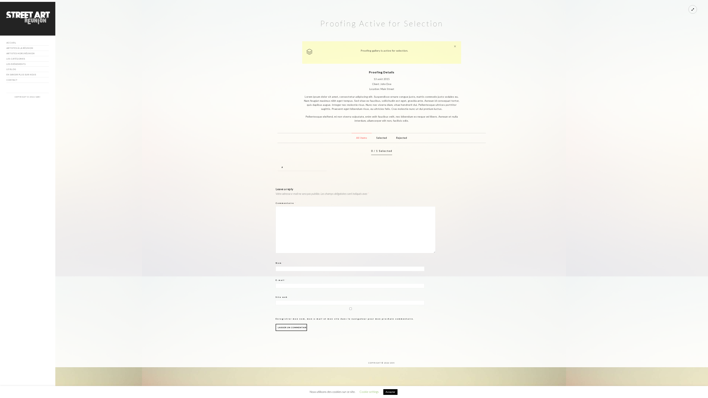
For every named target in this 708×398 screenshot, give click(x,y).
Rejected (401, 137)
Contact (12, 80)
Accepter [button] (390, 391)
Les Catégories (15, 58)
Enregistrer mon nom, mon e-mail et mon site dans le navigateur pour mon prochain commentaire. (345, 319)
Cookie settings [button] (369, 391)
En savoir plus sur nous (21, 74)
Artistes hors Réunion (20, 53)
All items (361, 137)
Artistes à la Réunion (19, 48)
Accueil (11, 42)
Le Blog (11, 69)
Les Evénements (16, 64)
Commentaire (286, 203)
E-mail (281, 280)
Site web (282, 297)
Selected (381, 137)
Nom (280, 263)
